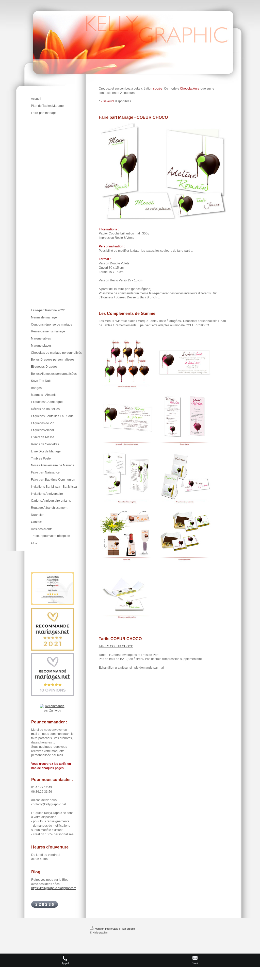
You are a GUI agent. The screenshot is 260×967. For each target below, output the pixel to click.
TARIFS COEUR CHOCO (116, 646)
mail (34, 734)
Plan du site (128, 928)
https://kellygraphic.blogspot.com (53, 888)
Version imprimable (106, 928)
